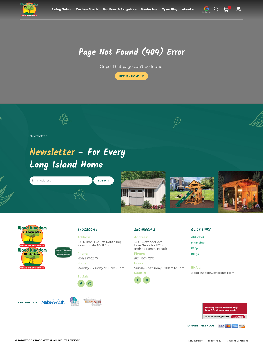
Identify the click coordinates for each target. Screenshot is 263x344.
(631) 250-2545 (87, 258)
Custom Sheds (87, 9)
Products (148, 9)
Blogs (195, 254)
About (186, 9)
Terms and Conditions (236, 340)
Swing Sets (60, 9)
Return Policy (195, 340)
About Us (197, 237)
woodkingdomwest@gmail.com (213, 272)
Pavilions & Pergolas (118, 9)
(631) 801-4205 (144, 258)
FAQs (194, 248)
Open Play (169, 9)
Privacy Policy (214, 340)
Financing (197, 242)
